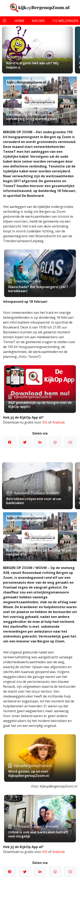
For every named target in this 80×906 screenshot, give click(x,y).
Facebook (9, 442)
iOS (44, 422)
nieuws (38, 21)
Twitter (24, 442)
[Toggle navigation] (4, 20)
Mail (70, 442)
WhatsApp (55, 442)
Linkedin (40, 442)
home (19, 21)
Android (58, 422)
